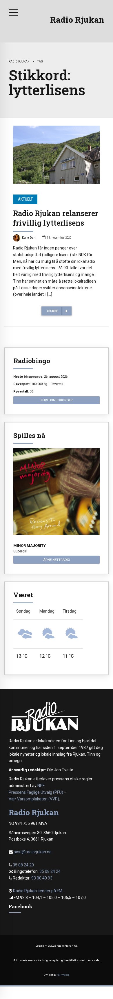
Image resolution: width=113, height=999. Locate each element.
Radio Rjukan (77, 19)
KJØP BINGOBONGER (56, 400)
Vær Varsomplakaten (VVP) (34, 799)
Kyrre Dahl (29, 238)
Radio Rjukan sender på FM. (38, 891)
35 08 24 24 (50, 871)
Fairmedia (63, 974)
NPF (40, 785)
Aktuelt (25, 199)
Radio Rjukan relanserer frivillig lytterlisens (55, 218)
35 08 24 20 (23, 865)
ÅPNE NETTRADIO (56, 560)
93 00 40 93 (41, 878)
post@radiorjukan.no (33, 852)
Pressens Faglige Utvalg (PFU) (36, 792)
